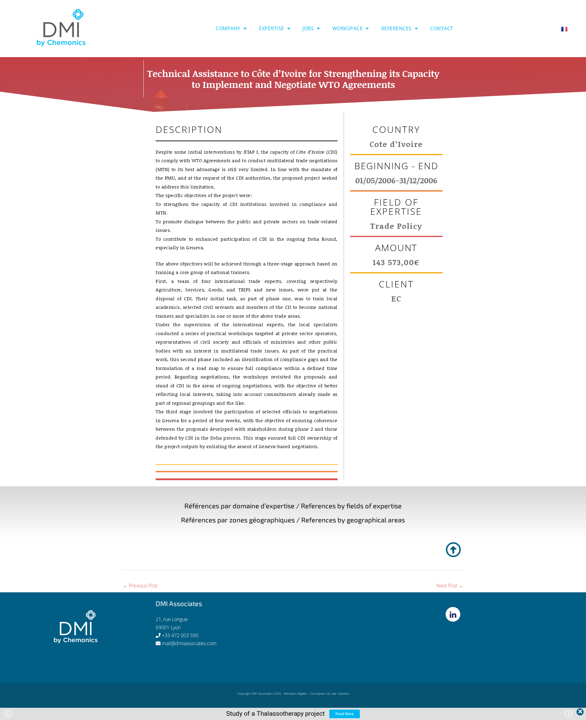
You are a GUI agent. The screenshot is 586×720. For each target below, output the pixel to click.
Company (228, 28)
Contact (441, 28)
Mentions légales (295, 693)
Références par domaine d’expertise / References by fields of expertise (293, 506)
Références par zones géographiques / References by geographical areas (293, 520)
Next (568, 714)
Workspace (347, 28)
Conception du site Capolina (329, 693)
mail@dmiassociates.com (189, 643)
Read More (344, 714)
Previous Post (140, 585)
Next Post (449, 585)
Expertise (271, 28)
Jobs (308, 28)
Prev (8, 714)
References (396, 28)
